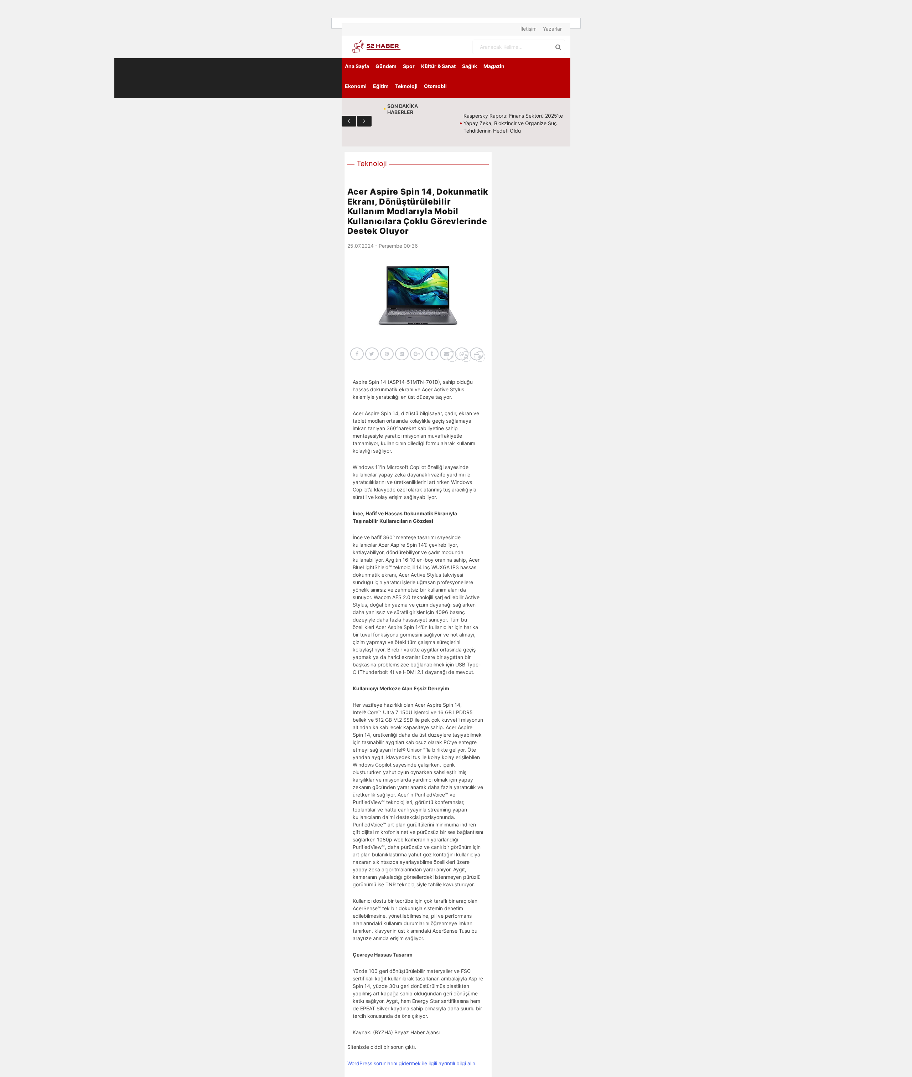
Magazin (493, 66)
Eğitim (381, 86)
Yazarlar (552, 29)
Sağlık (469, 66)
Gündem (386, 66)
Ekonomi (356, 86)
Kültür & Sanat (438, 66)
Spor (409, 66)
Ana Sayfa (357, 66)
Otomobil (435, 86)
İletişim (528, 29)
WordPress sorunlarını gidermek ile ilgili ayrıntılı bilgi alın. (412, 1063)
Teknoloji (406, 86)
